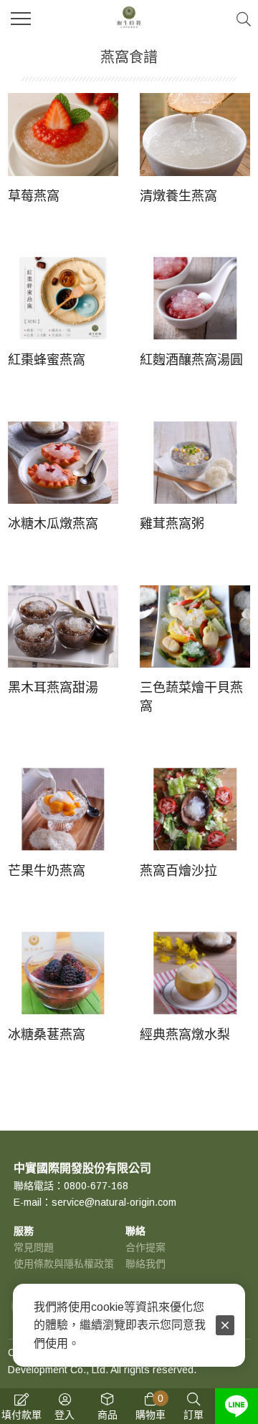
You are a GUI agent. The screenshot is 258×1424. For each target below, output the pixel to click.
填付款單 (21, 1414)
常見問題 (34, 1247)
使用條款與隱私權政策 (64, 1263)
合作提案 (145, 1247)
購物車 (150, 1406)
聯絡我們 (145, 1263)
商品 (107, 1414)
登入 (64, 1414)
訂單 (193, 1414)
